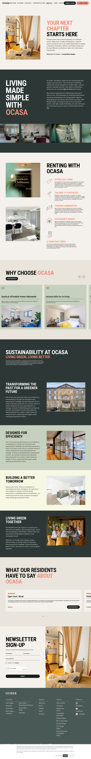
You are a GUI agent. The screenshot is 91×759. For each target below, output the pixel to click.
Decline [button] (71, 755)
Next (83, 276)
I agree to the (13, 662)
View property (73, 607)
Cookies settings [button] (59, 755)
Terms (17, 663)
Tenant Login (69, 3)
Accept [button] (65, 755)
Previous (80, 276)
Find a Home (83, 3)
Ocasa (5, 3)
